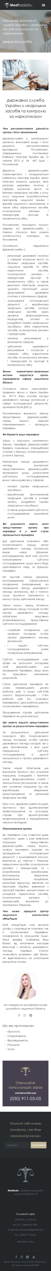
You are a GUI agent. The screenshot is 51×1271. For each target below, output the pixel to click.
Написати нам (25, 1241)
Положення (10, 239)
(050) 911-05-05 (28, 1234)
